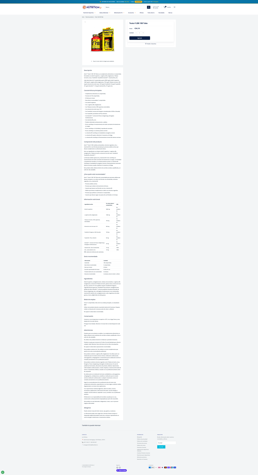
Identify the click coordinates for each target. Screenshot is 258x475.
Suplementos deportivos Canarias (143, 450)
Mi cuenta (155, 8)
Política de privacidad (142, 439)
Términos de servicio (142, 443)
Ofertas (142, 12)
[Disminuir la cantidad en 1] (136, 32)
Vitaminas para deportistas (143, 455)
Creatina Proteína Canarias (143, 453)
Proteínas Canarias (141, 447)
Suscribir (161, 447)
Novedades (161, 12)
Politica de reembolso (142, 441)
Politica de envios (141, 445)
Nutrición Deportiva (88, 12)
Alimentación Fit (118, 12)
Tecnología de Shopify (86, 466)
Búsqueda (139, 437)
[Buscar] (148, 7)
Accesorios (131, 12)
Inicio (83, 17)
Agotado (139, 38)
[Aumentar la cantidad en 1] (143, 32)
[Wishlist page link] (174, 7)
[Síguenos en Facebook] (117, 468)
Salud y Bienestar (103, 12)
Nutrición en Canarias (142, 459)
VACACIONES (138, 1)
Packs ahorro (151, 12)
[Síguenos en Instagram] (120, 468)
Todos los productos (89, 17)
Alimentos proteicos (142, 457)
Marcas (170, 12)
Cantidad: (131, 32)
